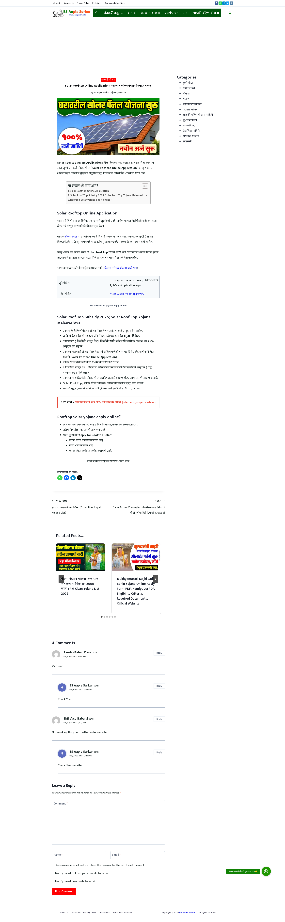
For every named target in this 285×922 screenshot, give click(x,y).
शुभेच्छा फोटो (190, 120)
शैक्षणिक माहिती (191, 131)
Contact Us (69, 3)
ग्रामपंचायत (171, 13)
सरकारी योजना (150, 13)
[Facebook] (216, 3)
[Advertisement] (142, 44)
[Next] (155, 579)
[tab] (102, 617)
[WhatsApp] (220, 3)
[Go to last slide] (61, 579)
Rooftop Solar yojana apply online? (90, 200)
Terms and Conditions (115, 3)
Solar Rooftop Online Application (89, 191)
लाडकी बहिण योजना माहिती (198, 114)
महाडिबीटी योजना (192, 104)
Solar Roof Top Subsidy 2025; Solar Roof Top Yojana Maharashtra (108, 195)
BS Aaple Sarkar (101, 92)
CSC (185, 13)
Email (116, 855)
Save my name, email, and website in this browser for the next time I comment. (100, 865)
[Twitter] (227, 3)
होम (97, 13)
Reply (159, 653)
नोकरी (186, 93)
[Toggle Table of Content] (143, 186)
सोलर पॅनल (70, 236)
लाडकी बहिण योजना (205, 13)
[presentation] (80, 557)
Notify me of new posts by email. (75, 881)
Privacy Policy (83, 3)
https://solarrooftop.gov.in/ (127, 293)
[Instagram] (231, 3)
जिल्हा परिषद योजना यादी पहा (120, 268)
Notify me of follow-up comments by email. (82, 873)
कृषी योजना (189, 82)
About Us (57, 3)
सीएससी (187, 141)
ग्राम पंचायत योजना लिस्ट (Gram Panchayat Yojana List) (76, 507)
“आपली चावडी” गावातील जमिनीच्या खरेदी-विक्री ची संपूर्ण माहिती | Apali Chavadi (139, 507)
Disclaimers (97, 3)
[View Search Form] (230, 13)
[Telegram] (224, 3)
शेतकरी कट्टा (189, 125)
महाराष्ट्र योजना (190, 109)
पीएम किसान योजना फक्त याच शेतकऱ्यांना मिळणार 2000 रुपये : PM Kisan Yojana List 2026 (80, 586)
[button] (266, 871)
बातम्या (132, 13)
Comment (60, 804)
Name (58, 855)
